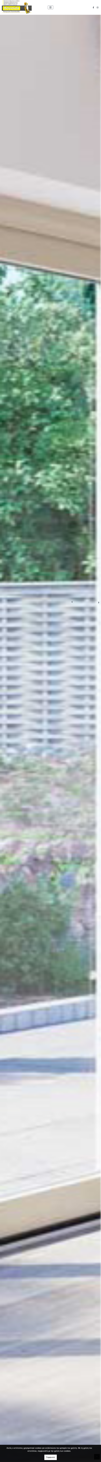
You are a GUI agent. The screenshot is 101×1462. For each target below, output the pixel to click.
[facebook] (93, 7)
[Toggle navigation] (50, 7)
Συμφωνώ (50, 1457)
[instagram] (97, 7)
